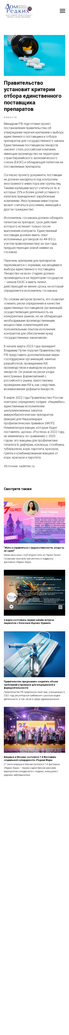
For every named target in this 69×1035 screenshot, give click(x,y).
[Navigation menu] (62, 11)
